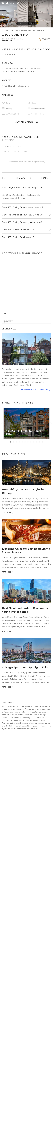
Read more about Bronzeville (34, 390)
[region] (26, 291)
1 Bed (16, 151)
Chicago (5, 30)
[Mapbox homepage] (8, 321)
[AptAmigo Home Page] (11, 3)
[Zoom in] (5, 313)
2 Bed (25, 151)
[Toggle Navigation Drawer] (50, 3)
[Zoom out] (5, 317)
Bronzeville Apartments (21, 30)
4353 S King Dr (38, 30)
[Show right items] (51, 423)
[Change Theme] (2, 2)
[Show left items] (1, 423)
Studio (7, 151)
